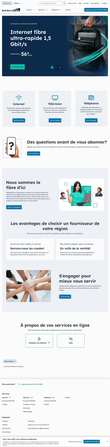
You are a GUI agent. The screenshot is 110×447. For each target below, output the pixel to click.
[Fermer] (107, 441)
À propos (5, 421)
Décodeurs (26, 408)
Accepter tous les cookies (91, 441)
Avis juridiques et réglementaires (38, 428)
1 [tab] (52, 67)
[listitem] (39, 341)
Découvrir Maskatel (14, 207)
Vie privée (31, 421)
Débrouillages (27, 411)
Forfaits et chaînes (29, 404)
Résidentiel (7, 3)
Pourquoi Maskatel (8, 401)
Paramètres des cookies (75, 441)
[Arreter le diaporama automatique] (60, 67)
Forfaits (4, 404)
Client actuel (6, 428)
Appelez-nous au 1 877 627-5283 (96, 10)
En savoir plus (18, 67)
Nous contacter (33, 153)
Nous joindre (6, 432)
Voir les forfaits (19, 120)
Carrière (4, 425)
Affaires (16, 3)
